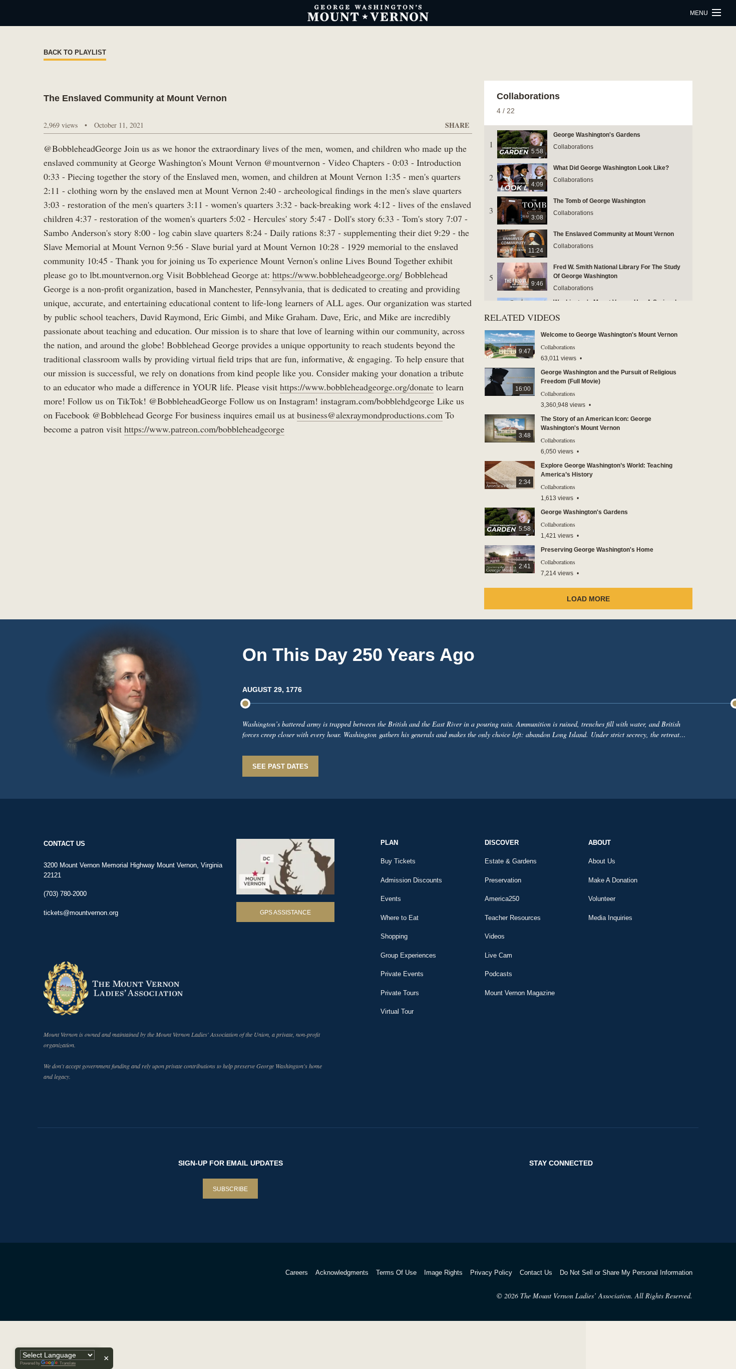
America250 (502, 898)
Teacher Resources (513, 918)
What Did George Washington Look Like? (611, 167)
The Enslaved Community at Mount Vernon (613, 234)
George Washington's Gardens (596, 134)
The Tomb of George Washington (599, 200)
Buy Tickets (398, 861)
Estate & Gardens (511, 861)
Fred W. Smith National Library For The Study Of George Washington (616, 272)
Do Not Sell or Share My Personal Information (626, 1272)
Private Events (402, 974)
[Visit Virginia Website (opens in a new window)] (132, 1285)
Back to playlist (75, 52)
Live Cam (498, 955)
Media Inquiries (610, 918)
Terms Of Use (396, 1272)
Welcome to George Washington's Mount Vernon (609, 334)
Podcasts (498, 974)
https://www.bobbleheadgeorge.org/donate (357, 387)
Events (391, 898)
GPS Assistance (285, 912)
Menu (699, 13)
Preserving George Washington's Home (597, 549)
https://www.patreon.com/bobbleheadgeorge (204, 429)
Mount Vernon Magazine (520, 993)
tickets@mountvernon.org (81, 913)
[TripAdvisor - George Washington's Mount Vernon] (71, 1285)
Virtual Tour (397, 1011)
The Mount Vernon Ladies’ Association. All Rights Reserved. (606, 1295)
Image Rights (443, 1272)
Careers (296, 1272)
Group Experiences (408, 955)
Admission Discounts (411, 880)
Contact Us (536, 1272)
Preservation (503, 880)
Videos (495, 936)
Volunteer (601, 898)
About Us (601, 861)
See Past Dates (280, 766)
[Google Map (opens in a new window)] (285, 866)
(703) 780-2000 (65, 893)
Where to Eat (400, 918)
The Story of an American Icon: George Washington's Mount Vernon (596, 423)
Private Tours (400, 993)
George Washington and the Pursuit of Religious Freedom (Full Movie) (608, 377)
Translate (68, 1363)
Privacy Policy (491, 1272)
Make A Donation (612, 880)
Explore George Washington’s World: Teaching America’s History (606, 470)
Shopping (394, 936)
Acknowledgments (342, 1272)
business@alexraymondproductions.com (370, 415)
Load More (588, 599)
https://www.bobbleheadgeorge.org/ (337, 275)
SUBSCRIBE (230, 1189)
